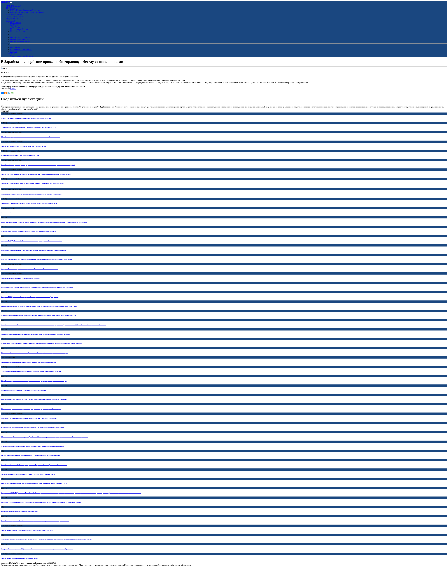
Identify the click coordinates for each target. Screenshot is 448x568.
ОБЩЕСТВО (14, 16)
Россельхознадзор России (20, 41)
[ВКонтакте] (2, 93)
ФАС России (15, 27)
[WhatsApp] (12, 93)
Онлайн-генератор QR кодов (21, 56)
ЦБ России (14, 25)
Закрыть (5, 111)
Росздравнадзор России (19, 39)
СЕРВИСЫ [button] (10, 54)
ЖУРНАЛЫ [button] (10, 8)
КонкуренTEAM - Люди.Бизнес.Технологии (28, 12)
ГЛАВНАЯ (13, 6)
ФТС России (15, 47)
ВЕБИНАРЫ (14, 14)
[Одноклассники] (5, 93)
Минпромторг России (19, 29)
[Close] (2, 105)
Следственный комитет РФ (21, 50)
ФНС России (15, 23)
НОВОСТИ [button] (10, 21)
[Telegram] (8, 93)
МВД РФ (13, 52)
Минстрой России (17, 31)
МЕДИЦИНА (14, 19)
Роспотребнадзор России (20, 37)
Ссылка (13, 89)
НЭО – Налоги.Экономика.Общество (25, 10)
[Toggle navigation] (11, 2)
